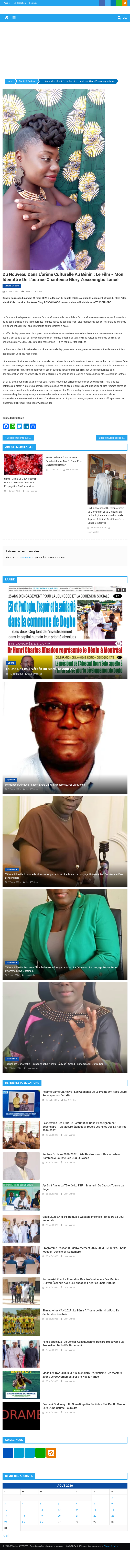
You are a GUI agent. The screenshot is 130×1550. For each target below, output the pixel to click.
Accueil (7, 3)
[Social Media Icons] (8, 1453)
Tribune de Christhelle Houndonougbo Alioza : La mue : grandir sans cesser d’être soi (54, 1063)
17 (5, 1515)
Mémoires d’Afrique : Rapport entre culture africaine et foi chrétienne (45, 784)
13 (59, 1509)
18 (23, 1515)
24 (5, 1522)
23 (112, 1515)
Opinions (11, 780)
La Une (11, 663)
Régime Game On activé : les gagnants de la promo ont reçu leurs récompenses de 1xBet (84, 1093)
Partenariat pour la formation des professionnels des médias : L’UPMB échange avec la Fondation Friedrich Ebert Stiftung (81, 1281)
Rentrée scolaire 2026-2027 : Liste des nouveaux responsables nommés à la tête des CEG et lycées (81, 1156)
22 (94, 1515)
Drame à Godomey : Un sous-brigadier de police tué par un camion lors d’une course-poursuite (84, 1406)
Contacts (33, 3)
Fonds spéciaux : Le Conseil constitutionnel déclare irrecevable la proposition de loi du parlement (83, 1343)
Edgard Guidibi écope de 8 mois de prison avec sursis (113, 437)
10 (5, 1509)
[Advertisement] (65, 50)
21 (77, 1515)
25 (23, 1522)
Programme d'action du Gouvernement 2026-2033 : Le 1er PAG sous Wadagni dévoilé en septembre (84, 1249)
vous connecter (26, 557)
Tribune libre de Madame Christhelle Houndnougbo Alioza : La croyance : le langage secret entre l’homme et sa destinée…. (61, 969)
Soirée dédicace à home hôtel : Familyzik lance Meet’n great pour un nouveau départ (64, 461)
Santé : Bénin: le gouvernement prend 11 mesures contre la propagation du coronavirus (20, 482)
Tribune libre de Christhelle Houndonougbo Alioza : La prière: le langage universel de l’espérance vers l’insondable (64, 876)
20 (59, 1515)
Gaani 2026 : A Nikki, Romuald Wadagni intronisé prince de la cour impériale (83, 1218)
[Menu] (14, 18)
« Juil (5, 1535)
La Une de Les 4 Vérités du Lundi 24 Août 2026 (41, 669)
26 (41, 1522)
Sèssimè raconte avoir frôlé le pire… (20, 437)
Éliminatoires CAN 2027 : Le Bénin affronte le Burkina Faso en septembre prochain (80, 1312)
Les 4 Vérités (31, 491)
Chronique (12, 869)
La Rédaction (20, 3)
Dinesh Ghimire (111, 1546)
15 (94, 1509)
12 (41, 1509)
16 (112, 1509)
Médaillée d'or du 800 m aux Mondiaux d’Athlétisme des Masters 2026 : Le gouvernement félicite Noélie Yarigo (82, 1374)
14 (77, 1509)
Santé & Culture (12, 286)
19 (41, 1515)
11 (23, 1509)
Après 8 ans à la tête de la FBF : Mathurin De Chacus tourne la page (83, 1187)
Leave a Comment (33, 291)
